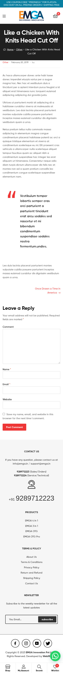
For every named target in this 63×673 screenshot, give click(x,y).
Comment (8, 326)
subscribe (47, 619)
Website (7, 399)
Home (10, 49)
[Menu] (6, 16)
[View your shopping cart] (55, 15)
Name (7, 369)
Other (19, 49)
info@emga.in (20, 463)
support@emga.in (40, 463)
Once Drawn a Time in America (47, 290)
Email (6, 384)
